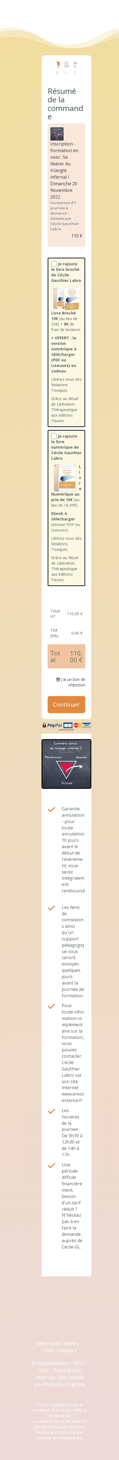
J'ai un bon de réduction (73, 682)
